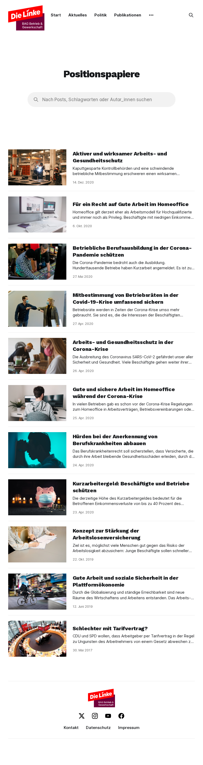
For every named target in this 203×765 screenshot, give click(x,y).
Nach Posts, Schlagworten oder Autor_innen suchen (97, 99)
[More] (151, 15)
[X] (82, 716)
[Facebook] (121, 716)
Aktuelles (77, 14)
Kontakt (71, 727)
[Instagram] (95, 716)
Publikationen (127, 14)
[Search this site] (191, 15)
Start (56, 14)
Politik (100, 14)
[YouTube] (108, 716)
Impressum (129, 727)
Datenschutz (98, 727)
